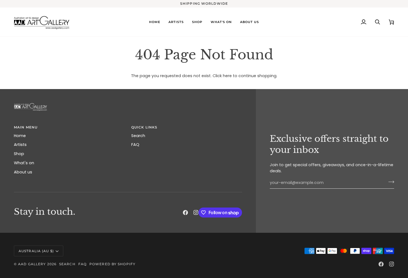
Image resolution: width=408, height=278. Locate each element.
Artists (20, 144)
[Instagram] (195, 212)
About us (23, 172)
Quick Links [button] (144, 127)
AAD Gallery (32, 264)
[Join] (389, 182)
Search (138, 135)
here (227, 76)
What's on (24, 163)
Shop (19, 153)
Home (20, 135)
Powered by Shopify (112, 264)
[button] (221, 22)
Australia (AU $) (36, 251)
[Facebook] (185, 212)
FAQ (135, 144)
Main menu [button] (25, 127)
